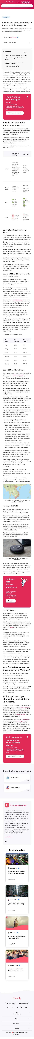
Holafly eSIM (21, 721)
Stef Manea (13, 37)
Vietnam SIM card (17, 375)
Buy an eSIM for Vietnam (14, 756)
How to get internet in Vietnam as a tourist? (17, 55)
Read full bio (8, 837)
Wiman (12, 627)
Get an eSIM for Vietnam (14, 113)
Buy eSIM (17, 5)
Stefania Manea (18, 806)
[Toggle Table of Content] (29, 51)
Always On (26, 719)
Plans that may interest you (12, 66)
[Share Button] (30, 43)
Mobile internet (6, 17)
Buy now (10, 600)
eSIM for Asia (21, 714)
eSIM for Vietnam (18, 300)
